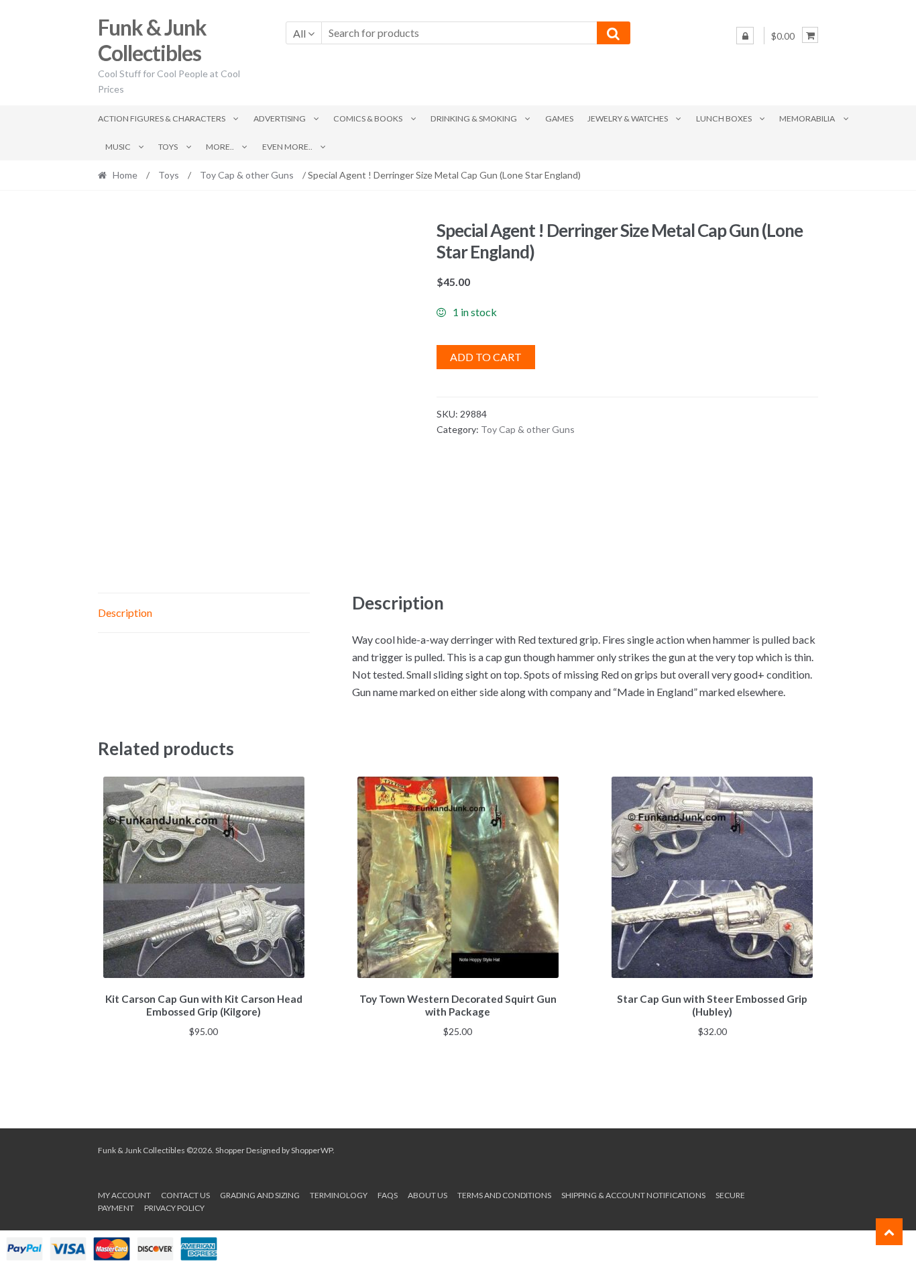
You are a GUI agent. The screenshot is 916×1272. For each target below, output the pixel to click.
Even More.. (287, 147)
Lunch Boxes (724, 118)
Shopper (230, 1150)
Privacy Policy (174, 1208)
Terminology (338, 1195)
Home (125, 175)
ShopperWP (312, 1150)
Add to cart (486, 356)
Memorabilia (807, 118)
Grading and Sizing (260, 1195)
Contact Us (185, 1195)
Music (118, 147)
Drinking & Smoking (474, 118)
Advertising (279, 118)
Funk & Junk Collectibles (152, 40)
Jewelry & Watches (627, 118)
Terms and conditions (504, 1195)
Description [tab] (125, 612)
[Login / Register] (745, 35)
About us (427, 1195)
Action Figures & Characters (161, 118)
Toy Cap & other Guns (247, 175)
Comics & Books (367, 118)
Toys (168, 147)
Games (559, 118)
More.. (220, 147)
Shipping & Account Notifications (633, 1195)
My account (124, 1195)
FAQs (388, 1195)
